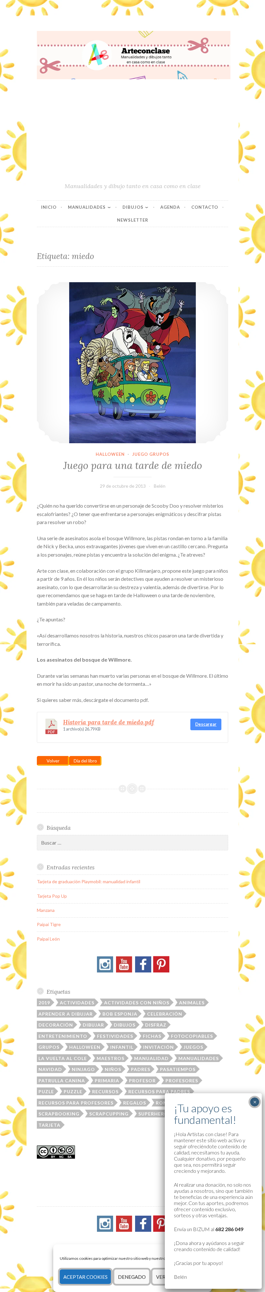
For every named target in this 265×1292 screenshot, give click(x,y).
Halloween (110, 454)
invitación (158, 1047)
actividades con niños (136, 1002)
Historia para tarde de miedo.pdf (108, 722)
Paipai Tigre (49, 924)
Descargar (206, 724)
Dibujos (132, 207)
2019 (44, 1002)
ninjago (83, 1069)
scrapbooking (59, 1113)
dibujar (93, 1025)
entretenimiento (62, 1036)
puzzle (73, 1091)
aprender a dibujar (65, 1014)
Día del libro (85, 760)
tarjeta (49, 1125)
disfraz (155, 1025)
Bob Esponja (119, 1014)
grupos (48, 1047)
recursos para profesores (75, 1102)
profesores (181, 1080)
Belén (159, 486)
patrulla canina (61, 1080)
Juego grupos (150, 454)
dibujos (124, 1025)
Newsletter (132, 220)
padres (140, 1069)
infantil (121, 1047)
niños (113, 1069)
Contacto (204, 207)
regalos (134, 1102)
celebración (164, 1014)
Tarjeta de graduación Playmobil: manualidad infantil (88, 881)
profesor (142, 1080)
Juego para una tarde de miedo (132, 465)
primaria (107, 1080)
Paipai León (48, 939)
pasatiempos (178, 1069)
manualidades (198, 1058)
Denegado (132, 1277)
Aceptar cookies (85, 1277)
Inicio (49, 207)
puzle (46, 1091)
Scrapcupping (109, 1113)
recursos (105, 1091)
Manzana (46, 910)
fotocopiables (192, 1036)
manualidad (151, 1058)
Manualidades (87, 207)
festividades (115, 1036)
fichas (152, 1036)
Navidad (50, 1069)
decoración (55, 1025)
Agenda (170, 207)
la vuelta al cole (62, 1058)
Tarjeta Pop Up (52, 896)
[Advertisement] (132, 134)
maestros (110, 1058)
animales (192, 1002)
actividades (77, 1002)
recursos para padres (159, 1091)
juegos (193, 1047)
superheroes (156, 1113)
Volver (53, 760)
